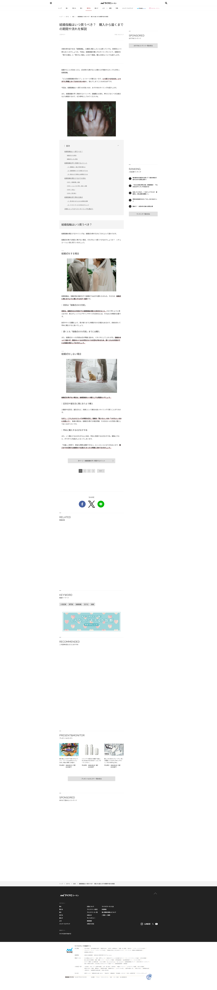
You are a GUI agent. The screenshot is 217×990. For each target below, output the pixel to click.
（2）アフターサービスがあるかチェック (78, 205)
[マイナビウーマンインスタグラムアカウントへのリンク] (142, 924)
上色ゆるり (62, 34)
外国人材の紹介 (105, 970)
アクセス (97, 977)
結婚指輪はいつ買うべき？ (73, 152)
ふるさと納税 (102, 961)
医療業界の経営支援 (95, 970)
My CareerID (120, 961)
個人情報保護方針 (123, 977)
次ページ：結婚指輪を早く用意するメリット (91, 461)
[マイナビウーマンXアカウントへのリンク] (153, 924)
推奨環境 (89, 921)
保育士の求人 (138, 968)
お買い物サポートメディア (143, 961)
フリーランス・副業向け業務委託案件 (133, 950)
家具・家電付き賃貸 (89, 963)
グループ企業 (115, 977)
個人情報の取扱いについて (109, 912)
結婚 (73, 16)
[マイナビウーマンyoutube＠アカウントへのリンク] (156, 924)
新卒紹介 (114, 966)
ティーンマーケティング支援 (132, 958)
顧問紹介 (97, 968)
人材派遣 (86, 966)
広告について (90, 906)
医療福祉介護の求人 (89, 952)
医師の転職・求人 (130, 968)
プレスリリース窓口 (92, 909)
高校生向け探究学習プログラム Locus (103, 955)
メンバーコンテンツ (127, 8)
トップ (60, 8)
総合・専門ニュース (100, 958)
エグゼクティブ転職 (131, 966)
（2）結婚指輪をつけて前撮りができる (77, 170)
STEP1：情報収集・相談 (73, 182)
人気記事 (63, 604)
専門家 (71, 604)
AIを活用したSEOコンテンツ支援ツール (104, 963)
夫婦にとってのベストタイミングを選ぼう (78, 209)
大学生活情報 (143, 958)
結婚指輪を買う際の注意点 (73, 197)
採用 (111, 977)
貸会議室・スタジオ (120, 973)
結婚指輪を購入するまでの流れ (75, 178)
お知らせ (89, 915)
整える (74, 8)
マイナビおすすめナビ (65, 933)
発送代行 (107, 973)
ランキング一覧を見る (143, 214)
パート (92, 950)
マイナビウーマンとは (108, 906)
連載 (110, 8)
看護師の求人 (111, 968)
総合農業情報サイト (127, 960)
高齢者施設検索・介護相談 (121, 963)
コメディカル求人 (120, 968)
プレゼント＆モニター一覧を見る (91, 779)
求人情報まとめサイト (89, 958)
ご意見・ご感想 (106, 915)
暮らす (96, 8)
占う (103, 8)
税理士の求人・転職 (89, 968)
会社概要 (92, 977)
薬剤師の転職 (104, 968)
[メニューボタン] (51, 3)
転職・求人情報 (122, 948)
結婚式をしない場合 (72, 159)
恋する (88, 8)
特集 (117, 8)
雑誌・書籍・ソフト (99, 960)
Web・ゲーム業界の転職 (95, 966)
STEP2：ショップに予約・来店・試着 (77, 186)
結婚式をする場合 (71, 155)
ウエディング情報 (110, 960)
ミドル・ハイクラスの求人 (139, 948)
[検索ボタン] (166, 3)
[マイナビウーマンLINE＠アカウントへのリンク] (147, 924)
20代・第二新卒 (106, 966)
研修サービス (87, 973)
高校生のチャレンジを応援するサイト (115, 958)
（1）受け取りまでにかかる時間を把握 (77, 201)
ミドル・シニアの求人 (101, 950)
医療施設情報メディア (130, 961)
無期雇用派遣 (146, 968)
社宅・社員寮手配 (131, 973)
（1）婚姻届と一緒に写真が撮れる (76, 167)
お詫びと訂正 (90, 924)
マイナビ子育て (137, 960)
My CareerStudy (111, 961)
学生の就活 (87, 948)
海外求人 (130, 948)
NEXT (100, 471)
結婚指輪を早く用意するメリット (75, 163)
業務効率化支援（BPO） (97, 973)
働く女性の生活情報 (89, 960)
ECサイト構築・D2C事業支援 (91, 961)
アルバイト (87, 950)
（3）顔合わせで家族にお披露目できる (77, 174)
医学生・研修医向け (112, 948)
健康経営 (113, 973)
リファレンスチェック (141, 973)
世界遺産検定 (118, 960)
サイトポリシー (91, 918)
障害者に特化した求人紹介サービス (115, 950)
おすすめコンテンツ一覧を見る (143, 46)
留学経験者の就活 (95, 948)
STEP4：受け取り (71, 193)
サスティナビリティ (104, 977)
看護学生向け (104, 948)
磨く (81, 8)
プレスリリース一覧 (92, 912)
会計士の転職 (141, 966)
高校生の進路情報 (88, 955)
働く (67, 8)
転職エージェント (121, 966)
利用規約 (104, 909)
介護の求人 (87, 970)
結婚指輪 (78, 604)
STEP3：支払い (71, 189)
